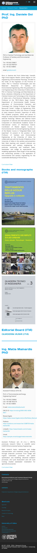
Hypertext (4, 504)
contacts (5, 488)
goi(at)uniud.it (11, 70)
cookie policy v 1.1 (6, 532)
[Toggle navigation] (34, 2)
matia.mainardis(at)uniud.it (16, 407)
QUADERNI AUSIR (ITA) (15, 334)
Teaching (4, 507)
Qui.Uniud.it (4, 527)
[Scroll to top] (33, 549)
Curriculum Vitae (7, 164)
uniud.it (3, 526)
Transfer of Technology (7, 513)
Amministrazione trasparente (9, 531)
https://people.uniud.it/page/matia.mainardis (17, 436)
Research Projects (6, 510)
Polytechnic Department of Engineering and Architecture (15, 492)
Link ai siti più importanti (7, 529)
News (3, 516)
